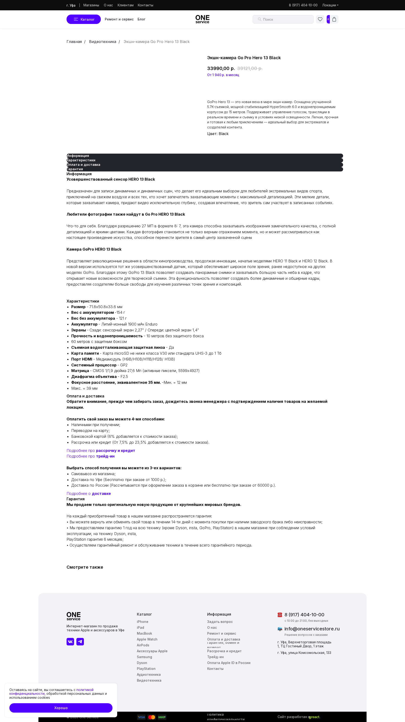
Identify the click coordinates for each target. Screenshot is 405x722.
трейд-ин (105, 456)
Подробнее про (81, 450)
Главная (74, 41)
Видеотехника (102, 41)
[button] (221, 622)
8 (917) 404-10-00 (304, 614)
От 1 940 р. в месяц (223, 75)
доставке (101, 493)
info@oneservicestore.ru (312, 629)
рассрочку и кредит (115, 450)
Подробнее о (79, 493)
